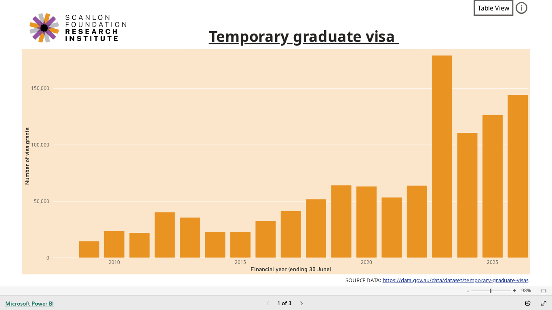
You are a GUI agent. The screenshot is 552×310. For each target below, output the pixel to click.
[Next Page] (301, 303)
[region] (276, 143)
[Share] (528, 303)
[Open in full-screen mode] (544, 303)
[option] (89, 249)
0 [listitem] (47, 257)
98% (526, 290)
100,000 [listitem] (40, 144)
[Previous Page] (268, 303)
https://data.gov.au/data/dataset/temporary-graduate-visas (455, 280)
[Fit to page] (541, 291)
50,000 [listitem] (41, 201)
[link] (493, 8)
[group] (302, 36)
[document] (302, 36)
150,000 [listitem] (40, 88)
